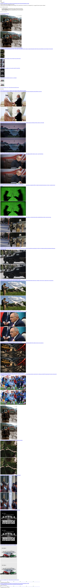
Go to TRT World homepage (4, 13)
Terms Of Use (12, 584)
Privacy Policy (16, 584)
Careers (9, 584)
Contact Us (6, 584)
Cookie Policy (21, 584)
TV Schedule (2, 584)
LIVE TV (2, 2)
